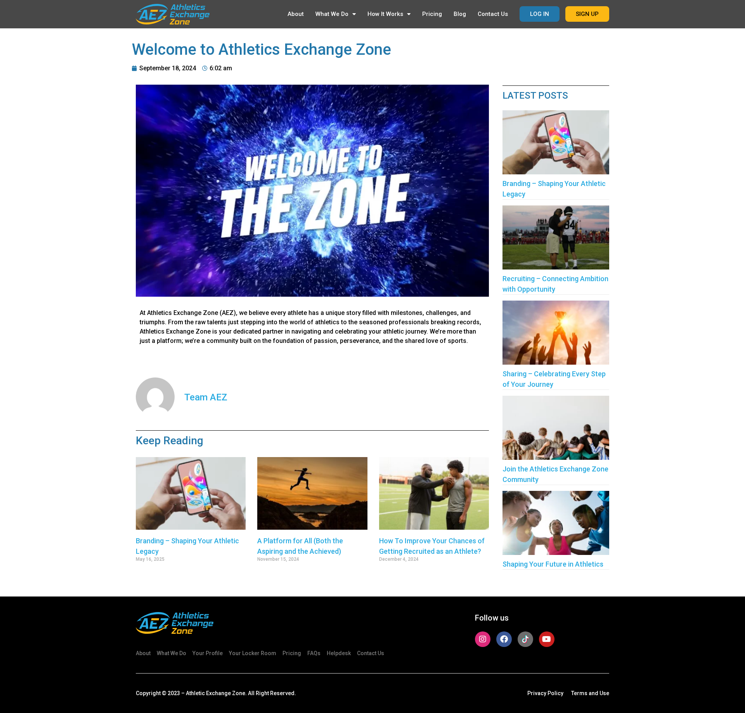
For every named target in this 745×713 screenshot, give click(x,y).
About (296, 13)
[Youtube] (546, 639)
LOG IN (539, 13)
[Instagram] (482, 639)
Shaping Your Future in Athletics (552, 564)
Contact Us (493, 13)
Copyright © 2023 (158, 693)
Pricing (432, 13)
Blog (460, 13)
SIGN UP (587, 13)
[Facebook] (504, 639)
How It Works (385, 13)
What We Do (331, 13)
